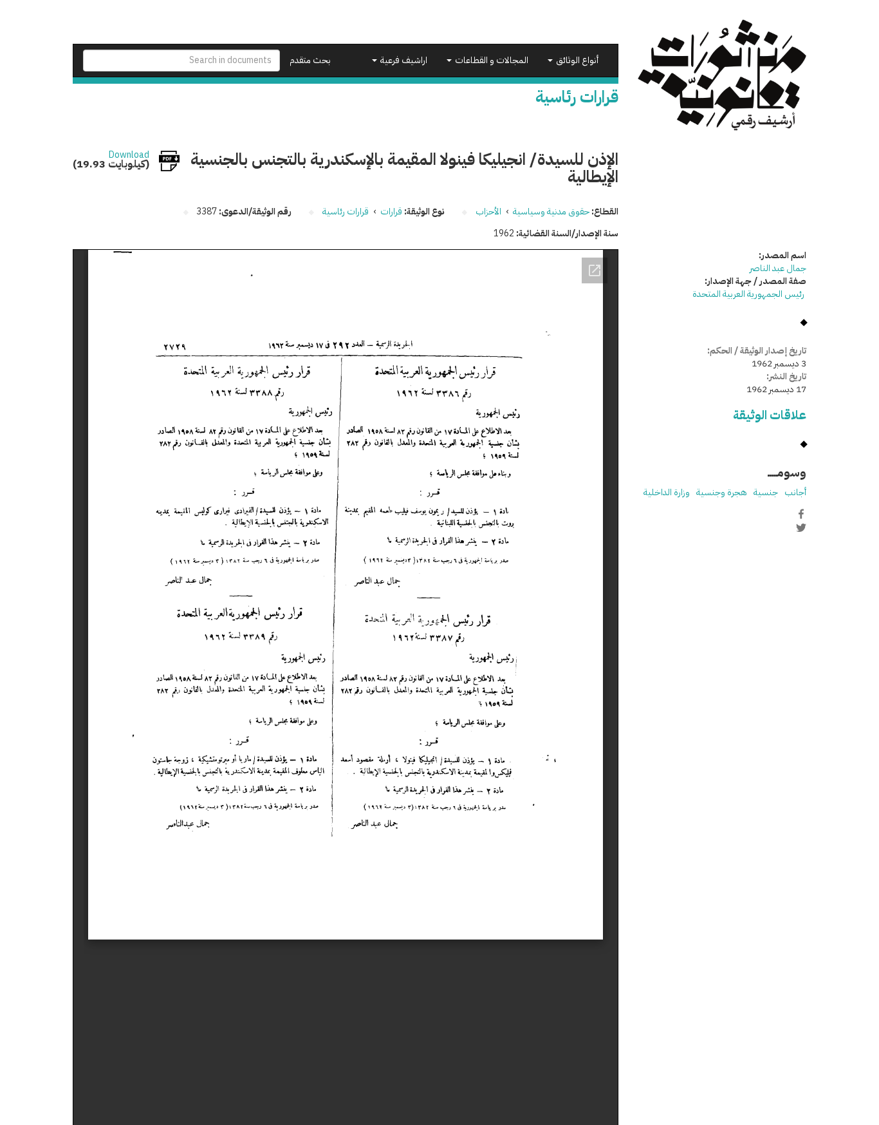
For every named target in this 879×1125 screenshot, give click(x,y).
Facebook (801, 514)
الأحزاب (488, 211)
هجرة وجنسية (721, 492)
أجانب (795, 492)
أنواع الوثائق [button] (576, 60)
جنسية (766, 492)
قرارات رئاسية (345, 211)
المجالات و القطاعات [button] (490, 60)
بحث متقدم (310, 60)
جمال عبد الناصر (778, 268)
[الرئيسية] (722, 75)
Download (129, 155)
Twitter (801, 527)
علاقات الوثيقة (769, 415)
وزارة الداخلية (666, 492)
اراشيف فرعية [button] (402, 60)
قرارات (391, 211)
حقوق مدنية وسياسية (551, 211)
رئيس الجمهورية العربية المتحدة (749, 294)
